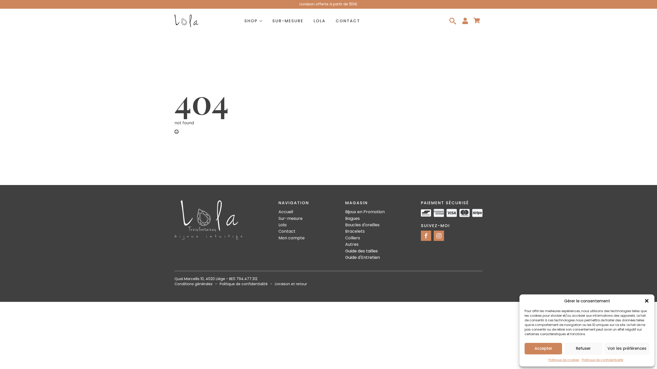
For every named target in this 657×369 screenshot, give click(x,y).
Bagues (352, 218)
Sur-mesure (287, 21)
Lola (319, 21)
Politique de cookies (563, 360)
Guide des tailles (361, 251)
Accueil (285, 212)
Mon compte (291, 238)
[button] (646, 300)
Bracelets (355, 231)
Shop (250, 21)
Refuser (583, 348)
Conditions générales (193, 284)
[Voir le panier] (476, 21)
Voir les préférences (626, 348)
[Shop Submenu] (262, 21)
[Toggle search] (452, 21)
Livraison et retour (291, 284)
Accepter (543, 348)
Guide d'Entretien (362, 257)
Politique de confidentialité (602, 360)
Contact (348, 21)
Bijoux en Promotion (365, 212)
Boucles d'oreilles (362, 225)
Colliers (352, 238)
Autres (352, 244)
